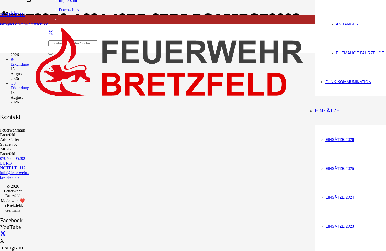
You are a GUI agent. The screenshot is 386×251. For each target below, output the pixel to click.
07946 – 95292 (12, 158)
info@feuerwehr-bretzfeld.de (14, 175)
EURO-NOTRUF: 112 (12, 165)
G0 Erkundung (20, 85)
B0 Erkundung (20, 61)
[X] (3, 234)
